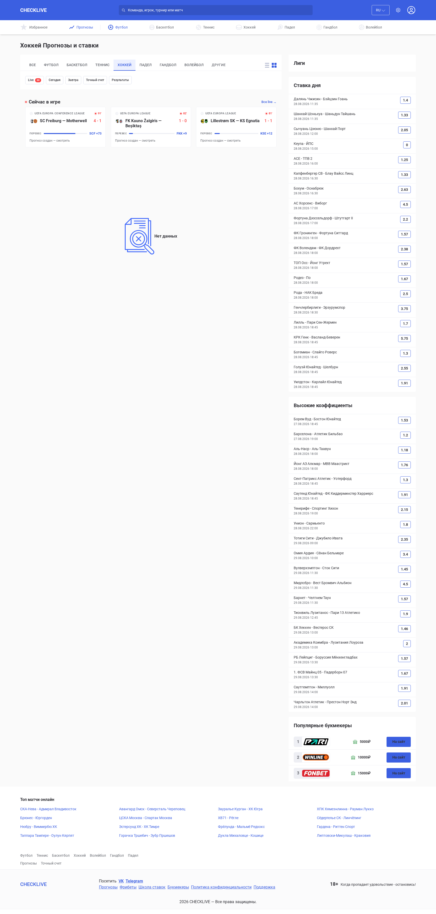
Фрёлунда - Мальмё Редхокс (241, 827)
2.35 (404, 539)
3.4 (405, 554)
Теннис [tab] (102, 65)
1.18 (404, 450)
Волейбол (98, 855)
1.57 (404, 234)
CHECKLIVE (33, 10)
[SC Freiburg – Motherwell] (65, 127)
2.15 (404, 510)
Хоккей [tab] (124, 65)
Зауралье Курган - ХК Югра (240, 809)
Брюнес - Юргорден (36, 818)
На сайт (398, 742)
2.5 (405, 294)
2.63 (404, 190)
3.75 (404, 309)
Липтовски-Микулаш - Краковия (344, 835)
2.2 (405, 219)
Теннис (42, 855)
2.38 (404, 249)
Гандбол (117, 855)
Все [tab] (32, 65)
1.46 (404, 629)
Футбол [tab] (51, 65)
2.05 (404, 130)
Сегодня (55, 80)
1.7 (405, 324)
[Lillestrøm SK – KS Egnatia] (236, 127)
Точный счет (95, 80)
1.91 (404, 383)
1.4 (405, 100)
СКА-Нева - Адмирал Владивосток (48, 809)
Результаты (120, 80)
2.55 (404, 368)
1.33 (404, 115)
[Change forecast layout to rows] (267, 65)
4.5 (405, 204)
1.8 (405, 525)
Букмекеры (178, 887)
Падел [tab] (146, 65)
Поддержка (264, 887)
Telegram (134, 881)
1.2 (405, 435)
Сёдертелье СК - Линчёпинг (339, 818)
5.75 (404, 338)
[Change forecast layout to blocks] (274, 65)
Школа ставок (152, 887)
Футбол (26, 855)
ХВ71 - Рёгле (228, 818)
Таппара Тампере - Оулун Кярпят (47, 835)
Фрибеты (128, 887)
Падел (133, 855)
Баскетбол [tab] (77, 65)
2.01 (404, 703)
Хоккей (80, 855)
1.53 (404, 420)
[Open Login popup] (411, 10)
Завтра (73, 80)
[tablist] (140, 65)
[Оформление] (398, 10)
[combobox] (381, 10)
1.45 (404, 569)
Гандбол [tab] (168, 65)
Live (34, 80)
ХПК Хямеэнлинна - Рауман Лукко (345, 809)
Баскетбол (61, 855)
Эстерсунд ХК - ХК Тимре (139, 827)
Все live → (269, 102)
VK (121, 881)
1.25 (404, 160)
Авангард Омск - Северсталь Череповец (152, 809)
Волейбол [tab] (194, 65)
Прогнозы (28, 863)
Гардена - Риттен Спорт (336, 827)
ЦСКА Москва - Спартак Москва (145, 818)
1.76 (404, 465)
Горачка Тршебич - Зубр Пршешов (147, 835)
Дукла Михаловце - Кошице (240, 835)
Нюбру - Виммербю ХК (38, 827)
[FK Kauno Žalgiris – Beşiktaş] (151, 127)
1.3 (405, 353)
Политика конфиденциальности (221, 887)
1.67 (404, 279)
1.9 (405, 614)
